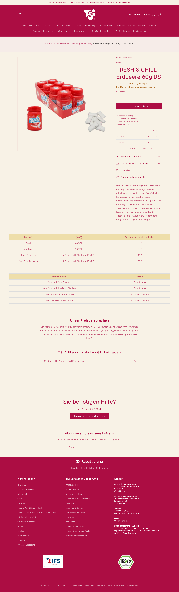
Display (20, 531)
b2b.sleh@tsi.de (121, 521)
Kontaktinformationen (116, 586)
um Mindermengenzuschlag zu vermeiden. (114, 43)
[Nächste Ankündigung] (161, 2)
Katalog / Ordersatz (74, 508)
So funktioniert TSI (74, 490)
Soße (19, 499)
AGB (92, 586)
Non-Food (21, 526)
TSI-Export (70, 503)
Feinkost (21, 503)
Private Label (23, 536)
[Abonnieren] (110, 447)
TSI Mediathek (72, 485)
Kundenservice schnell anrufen (89, 416)
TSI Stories (70, 517)
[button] (20, 14)
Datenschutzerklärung (81, 586)
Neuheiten (21, 485)
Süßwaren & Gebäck (26, 522)
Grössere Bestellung (26, 545)
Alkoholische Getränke (27, 517)
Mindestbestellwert (74, 494)
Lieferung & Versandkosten (78, 499)
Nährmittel (22, 494)
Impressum (101, 586)
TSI (48, 586)
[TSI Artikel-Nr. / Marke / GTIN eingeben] (135, 361)
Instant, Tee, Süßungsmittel (29, 508)
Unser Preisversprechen (76, 526)
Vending (21, 540)
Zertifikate (70, 522)
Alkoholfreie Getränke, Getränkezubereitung (36, 513)
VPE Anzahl (120, 92)
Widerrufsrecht (132, 586)
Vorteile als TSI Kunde (75, 513)
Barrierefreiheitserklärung (77, 536)
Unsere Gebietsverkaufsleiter (78, 531)
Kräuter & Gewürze (25, 490)
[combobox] (89, 361)
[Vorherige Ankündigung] (18, 2)
